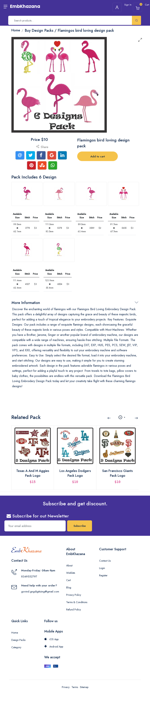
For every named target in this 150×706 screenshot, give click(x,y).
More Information (26, 302)
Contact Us (105, 561)
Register (103, 575)
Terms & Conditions (76, 602)
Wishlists (70, 573)
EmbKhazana (25, 6)
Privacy (66, 687)
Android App (56, 646)
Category (16, 647)
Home (14, 632)
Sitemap (84, 687)
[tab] (26, 194)
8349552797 (29, 576)
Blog (68, 587)
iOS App (54, 639)
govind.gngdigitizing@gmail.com (40, 592)
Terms (75, 687)
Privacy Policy (73, 595)
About (69, 565)
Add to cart (97, 156)
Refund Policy (73, 609)
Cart (68, 580)
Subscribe (80, 526)
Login (102, 568)
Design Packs (18, 640)
